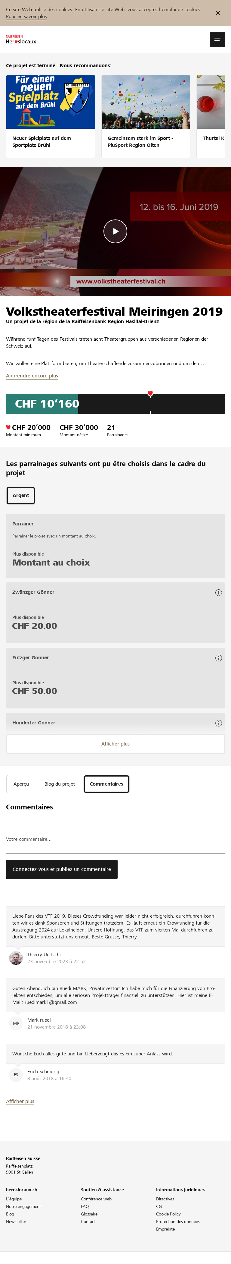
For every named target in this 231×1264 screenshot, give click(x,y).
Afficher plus (115, 744)
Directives (165, 1198)
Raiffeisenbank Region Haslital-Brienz (115, 321)
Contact (88, 1221)
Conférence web (96, 1198)
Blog (10, 1214)
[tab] (20, 496)
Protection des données (178, 1221)
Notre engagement (23, 1206)
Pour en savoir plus (26, 16)
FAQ (85, 1206)
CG (159, 1206)
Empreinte (165, 1229)
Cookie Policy (168, 1214)
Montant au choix (51, 562)
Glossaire (89, 1214)
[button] (217, 39)
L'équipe (14, 1198)
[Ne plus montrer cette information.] (218, 13)
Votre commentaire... (29, 839)
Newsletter (16, 1221)
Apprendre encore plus (32, 376)
